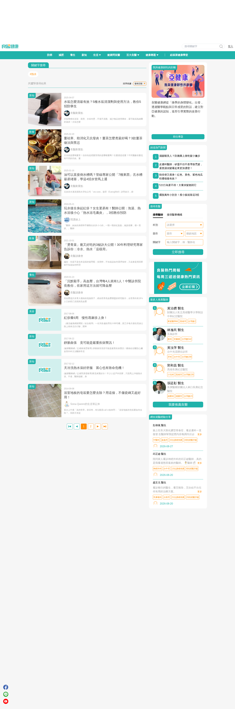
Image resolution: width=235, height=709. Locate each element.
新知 (84, 55)
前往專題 (178, 136)
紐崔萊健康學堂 (179, 55)
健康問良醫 (113, 55)
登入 (230, 46)
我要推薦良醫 (178, 404)
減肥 (61, 55)
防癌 (49, 55)
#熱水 (33, 74)
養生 (72, 55)
